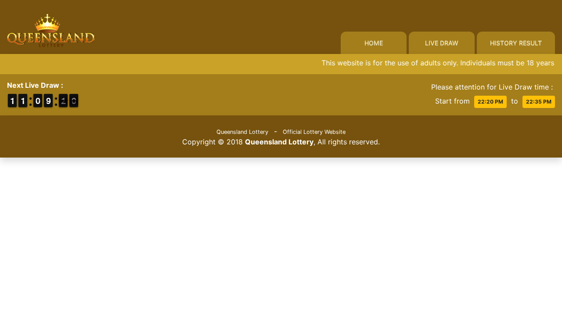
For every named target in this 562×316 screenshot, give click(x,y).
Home (373, 43)
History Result (516, 43)
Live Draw (441, 43)
